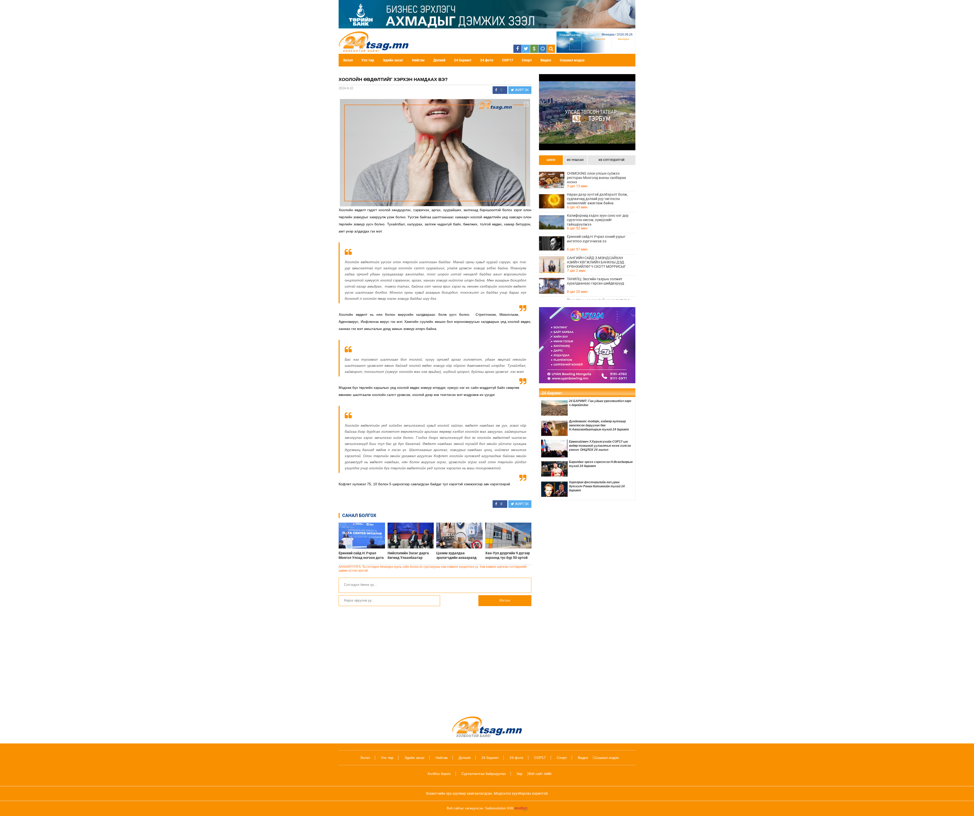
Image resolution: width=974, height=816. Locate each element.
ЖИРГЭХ (521, 90)
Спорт (527, 60)
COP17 (507, 60)
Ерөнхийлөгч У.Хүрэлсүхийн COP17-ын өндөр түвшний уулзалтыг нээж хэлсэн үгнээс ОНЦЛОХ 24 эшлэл (600, 446)
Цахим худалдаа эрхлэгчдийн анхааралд (456, 555)
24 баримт (463, 60)
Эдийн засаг (393, 60)
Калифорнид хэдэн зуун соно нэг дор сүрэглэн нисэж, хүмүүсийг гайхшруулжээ (598, 219)
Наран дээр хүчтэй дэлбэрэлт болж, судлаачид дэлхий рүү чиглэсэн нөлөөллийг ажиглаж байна (597, 198)
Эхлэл (348, 60)
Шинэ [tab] (551, 160)
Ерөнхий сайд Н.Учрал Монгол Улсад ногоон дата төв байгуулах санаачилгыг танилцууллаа (361, 555)
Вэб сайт (535, 774)
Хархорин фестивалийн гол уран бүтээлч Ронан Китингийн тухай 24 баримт (597, 486)
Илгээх (504, 600)
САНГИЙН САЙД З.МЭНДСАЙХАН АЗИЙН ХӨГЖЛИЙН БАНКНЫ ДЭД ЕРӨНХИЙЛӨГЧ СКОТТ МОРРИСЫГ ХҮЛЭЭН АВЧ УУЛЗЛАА (596, 262)
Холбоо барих (439, 774)
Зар (519, 774)
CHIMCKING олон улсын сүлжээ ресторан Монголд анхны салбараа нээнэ (596, 177)
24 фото (486, 60)
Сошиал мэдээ (572, 60)
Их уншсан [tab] (575, 160)
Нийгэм (418, 60)
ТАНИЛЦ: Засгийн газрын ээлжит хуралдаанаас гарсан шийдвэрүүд (595, 281)
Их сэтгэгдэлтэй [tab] (611, 160)
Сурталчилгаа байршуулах (483, 774)
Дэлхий (439, 60)
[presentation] (551, 160)
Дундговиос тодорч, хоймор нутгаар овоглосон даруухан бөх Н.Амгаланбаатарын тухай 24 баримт (599, 425)
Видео (546, 60)
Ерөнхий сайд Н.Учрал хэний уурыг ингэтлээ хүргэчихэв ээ (596, 239)
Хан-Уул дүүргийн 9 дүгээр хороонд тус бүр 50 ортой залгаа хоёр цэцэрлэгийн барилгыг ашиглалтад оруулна (507, 555)
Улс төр (367, 60)
